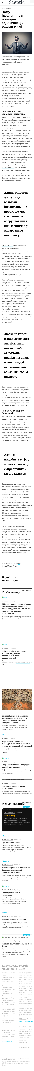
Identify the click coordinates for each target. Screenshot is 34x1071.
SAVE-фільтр (9, 815)
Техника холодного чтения (14, 919)
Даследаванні (7, 245)
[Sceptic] (17, 2)
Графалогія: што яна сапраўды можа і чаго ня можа (16, 765)
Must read (5, 601)
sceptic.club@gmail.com (26, 1021)
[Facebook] (31, 1047)
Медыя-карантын (9, 812)
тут (19, 563)
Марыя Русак (12, 566)
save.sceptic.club (7, 1041)
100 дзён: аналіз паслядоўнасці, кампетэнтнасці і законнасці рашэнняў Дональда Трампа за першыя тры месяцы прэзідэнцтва (16, 608)
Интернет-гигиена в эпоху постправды (13, 787)
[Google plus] (23, 1049)
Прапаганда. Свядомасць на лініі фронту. (17, 944)
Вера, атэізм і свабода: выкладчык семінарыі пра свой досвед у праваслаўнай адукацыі (17, 743)
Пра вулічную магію (11, 842)
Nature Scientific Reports (23, 663)
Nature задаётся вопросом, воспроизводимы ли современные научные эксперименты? (14, 654)
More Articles (26, 590)
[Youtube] (25, 1049)
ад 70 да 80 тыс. (13, 518)
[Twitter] (20, 1049)
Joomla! (4, 1061)
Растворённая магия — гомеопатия (12, 893)
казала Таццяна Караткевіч (19, 489)
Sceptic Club (11, 1059)
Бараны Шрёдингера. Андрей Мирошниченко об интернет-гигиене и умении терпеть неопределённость (15, 719)
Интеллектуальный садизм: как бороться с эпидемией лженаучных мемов (16, 869)
